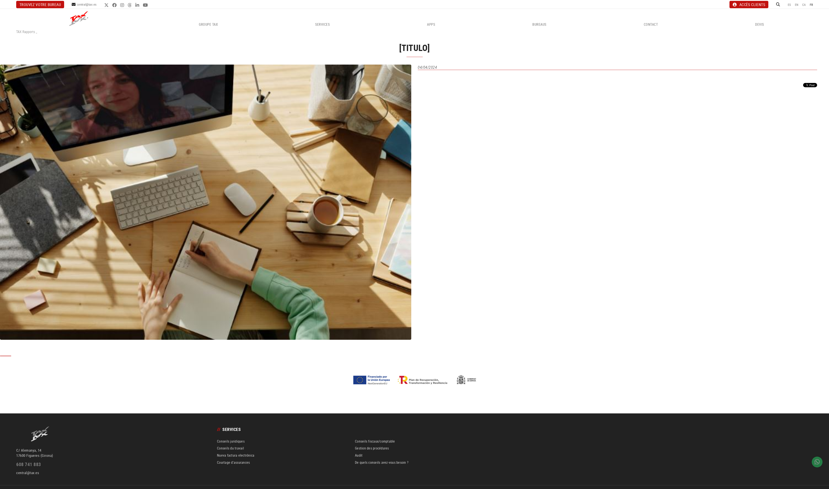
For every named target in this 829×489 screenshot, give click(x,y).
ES (789, 5)
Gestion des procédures (372, 448)
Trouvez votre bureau (40, 4)
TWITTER (107, 5)
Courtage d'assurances (233, 462)
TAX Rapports (25, 31)
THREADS (130, 5)
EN (797, 5)
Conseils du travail (230, 448)
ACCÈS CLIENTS (752, 4)
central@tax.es (87, 4)
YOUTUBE (146, 5)
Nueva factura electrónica (235, 455)
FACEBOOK (115, 5)
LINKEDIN (137, 5)
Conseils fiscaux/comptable (375, 441)
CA (804, 5)
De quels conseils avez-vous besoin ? (381, 462)
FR (811, 5)
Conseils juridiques (231, 441)
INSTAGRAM (122, 5)
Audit (358, 455)
